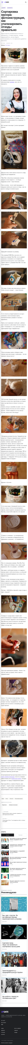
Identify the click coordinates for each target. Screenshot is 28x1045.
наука (2, 1028)
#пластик (11, 798)
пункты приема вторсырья (8, 776)
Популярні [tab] (20, 835)
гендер (15, 1032)
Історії (3, 7)
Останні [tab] (7, 835)
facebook (12, 82)
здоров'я (3, 1030)
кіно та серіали (17, 1028)
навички (16, 1030)
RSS (2, 1024)
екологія (9, 7)
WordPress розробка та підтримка (6, 1042)
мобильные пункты (16, 778)
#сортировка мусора (18, 798)
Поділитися (4, 804)
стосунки (3, 1032)
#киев (3, 798)
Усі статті (3, 1020)
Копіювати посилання (13, 804)
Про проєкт (3, 1022)
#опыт (7, 798)
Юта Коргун (7, 45)
